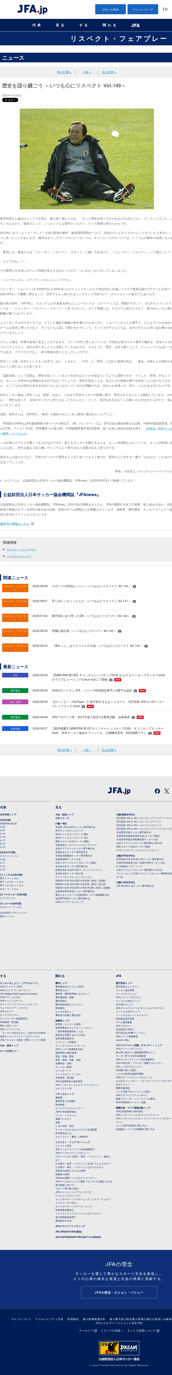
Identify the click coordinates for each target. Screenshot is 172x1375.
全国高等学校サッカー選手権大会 (133, 832)
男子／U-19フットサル (11, 881)
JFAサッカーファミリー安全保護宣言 (135, 1059)
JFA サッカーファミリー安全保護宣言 (75, 1149)
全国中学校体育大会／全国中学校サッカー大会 (140, 862)
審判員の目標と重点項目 (68, 1015)
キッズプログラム (9, 1014)
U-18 (2, 836)
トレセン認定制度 (125, 990)
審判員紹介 (61, 1000)
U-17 (2, 840)
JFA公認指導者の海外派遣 (68, 1081)
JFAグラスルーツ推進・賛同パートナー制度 (23, 1039)
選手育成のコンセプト (127, 986)
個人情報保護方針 (94, 1319)
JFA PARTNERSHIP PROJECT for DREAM (78, 1237)
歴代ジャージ (7, 916)
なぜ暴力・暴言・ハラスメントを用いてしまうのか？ (83, 1163)
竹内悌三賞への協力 (126, 1070)
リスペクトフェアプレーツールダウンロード (78, 1213)
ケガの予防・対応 (64, 1126)
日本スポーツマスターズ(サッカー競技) (75, 862)
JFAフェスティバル (10, 1029)
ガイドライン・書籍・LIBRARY (71, 1136)
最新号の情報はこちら (15, 523)
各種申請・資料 (63, 1063)
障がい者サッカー (9, 1025)
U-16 (2, 843)
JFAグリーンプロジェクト (129, 1048)
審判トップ (61, 983)
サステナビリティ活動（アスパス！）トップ (139, 1045)
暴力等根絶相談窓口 (65, 1217)
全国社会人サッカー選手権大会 (71, 852)
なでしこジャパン (9, 855)
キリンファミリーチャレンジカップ (18, 1004)
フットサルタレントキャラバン (132, 1015)
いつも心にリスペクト (18, 556)
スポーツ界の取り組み (66, 1188)
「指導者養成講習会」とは (69, 1031)
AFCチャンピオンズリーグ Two (71, 837)
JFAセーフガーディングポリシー (72, 1152)
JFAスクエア (6, 1011)
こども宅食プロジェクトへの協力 (133, 1091)
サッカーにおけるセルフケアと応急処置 (76, 1129)
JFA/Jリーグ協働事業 (127, 1036)
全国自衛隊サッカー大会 (68, 859)
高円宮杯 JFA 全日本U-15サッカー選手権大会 (140, 859)
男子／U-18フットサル (11, 885)
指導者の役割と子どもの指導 (70, 1170)
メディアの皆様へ (112, 1330)
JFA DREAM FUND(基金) (68, 1231)
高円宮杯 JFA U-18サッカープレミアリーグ (138, 821)
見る (61, 25)
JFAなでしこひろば (10, 997)
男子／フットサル (9, 878)
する (84, 25)
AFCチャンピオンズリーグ (69, 830)
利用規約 (73, 1319)
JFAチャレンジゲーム (11, 1000)
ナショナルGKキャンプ (128, 1000)
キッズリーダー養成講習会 (14, 1018)
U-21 (2, 830)
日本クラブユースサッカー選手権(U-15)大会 (139, 869)
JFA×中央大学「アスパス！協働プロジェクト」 (140, 1063)
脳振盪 (58, 1097)
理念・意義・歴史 (64, 1056)
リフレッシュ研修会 (65, 1042)
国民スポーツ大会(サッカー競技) (72, 841)
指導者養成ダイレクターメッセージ (73, 1027)
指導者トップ (62, 1020)
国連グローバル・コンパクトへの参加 (135, 1098)
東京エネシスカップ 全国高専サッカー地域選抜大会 (82, 894)
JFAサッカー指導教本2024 (69, 1049)
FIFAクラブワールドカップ (69, 902)
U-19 (2, 833)
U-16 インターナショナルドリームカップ (137, 850)
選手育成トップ (124, 983)
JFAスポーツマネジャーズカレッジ (134, 1077)
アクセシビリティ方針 (49, 1319)
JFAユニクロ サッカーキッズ (15, 990)
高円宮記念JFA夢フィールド (130, 1032)
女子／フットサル (9, 888)
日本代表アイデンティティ (14, 912)
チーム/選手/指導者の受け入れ (131, 1125)
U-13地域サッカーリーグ (129, 866)
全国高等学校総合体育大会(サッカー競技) (138, 835)
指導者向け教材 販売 (66, 1052)
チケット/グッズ (143, 9)
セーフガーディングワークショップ (73, 1206)
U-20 (2, 859)
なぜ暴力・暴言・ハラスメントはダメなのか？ (79, 1167)
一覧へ (86, 72)
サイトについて (21, 1319)
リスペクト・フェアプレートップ (72, 1142)
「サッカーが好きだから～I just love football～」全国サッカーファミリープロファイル (25, 1034)
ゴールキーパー (63, 1070)
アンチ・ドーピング (65, 1115)
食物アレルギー (63, 1118)
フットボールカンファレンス (70, 1045)
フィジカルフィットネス (68, 1074)
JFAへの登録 (110, 9)
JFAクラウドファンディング (70, 1226)
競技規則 (60, 1008)
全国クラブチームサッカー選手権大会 (75, 848)
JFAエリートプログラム (128, 997)
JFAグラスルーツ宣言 (11, 986)
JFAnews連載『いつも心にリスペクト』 (76, 1177)
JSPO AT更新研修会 (65, 1111)
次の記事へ (109, 72)
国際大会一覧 (62, 818)
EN (165, 9)
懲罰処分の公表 (63, 1220)
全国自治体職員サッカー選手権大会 (73, 855)
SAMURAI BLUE (8, 823)
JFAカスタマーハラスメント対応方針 (119, 1323)
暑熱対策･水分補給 (65, 1101)
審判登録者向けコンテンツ (69, 1004)
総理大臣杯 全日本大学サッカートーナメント (78, 869)
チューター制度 (63, 1067)
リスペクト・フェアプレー (119, 38)
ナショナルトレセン (126, 993)
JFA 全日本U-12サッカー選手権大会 (135, 885)
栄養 (57, 1122)
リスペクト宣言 (63, 1145)
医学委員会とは (63, 1133)
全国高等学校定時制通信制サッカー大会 (137, 839)
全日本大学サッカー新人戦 (69, 873)
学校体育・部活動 (9, 1022)
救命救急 (60, 1104)
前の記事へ (64, 72)
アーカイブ (86, 1330)
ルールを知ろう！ (9, 1050)
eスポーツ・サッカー (11, 907)
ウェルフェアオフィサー (68, 1195)
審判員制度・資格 (64, 997)
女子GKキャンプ (124, 1004)
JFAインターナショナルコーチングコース (77, 1084)
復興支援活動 (123, 1088)
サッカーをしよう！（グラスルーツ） (19, 983)
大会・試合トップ (64, 814)
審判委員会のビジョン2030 (69, 986)
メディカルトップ (64, 1093)
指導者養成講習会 (64, 1038)
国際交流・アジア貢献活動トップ (133, 1107)
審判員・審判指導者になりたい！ (72, 993)
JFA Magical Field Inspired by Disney (19, 993)
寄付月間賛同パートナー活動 (131, 1102)
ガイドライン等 (63, 1088)
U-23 (2, 826)
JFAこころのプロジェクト (129, 1066)
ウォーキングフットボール (14, 1007)
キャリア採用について (141, 1330)
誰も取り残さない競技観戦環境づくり (135, 1052)
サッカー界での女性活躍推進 (131, 1055)
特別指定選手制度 (125, 1018)
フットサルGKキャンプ (128, 1011)
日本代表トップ (8, 814)
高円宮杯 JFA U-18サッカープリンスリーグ (138, 825)
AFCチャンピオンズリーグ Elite (71, 834)
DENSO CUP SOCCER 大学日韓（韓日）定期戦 (80, 880)
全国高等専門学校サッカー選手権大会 (75, 891)
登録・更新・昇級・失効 (68, 1059)
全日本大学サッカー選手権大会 (71, 866)
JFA (118, 975)
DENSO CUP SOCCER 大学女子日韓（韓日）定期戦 (82, 887)
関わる (110, 25)
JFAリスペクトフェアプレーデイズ (73, 1192)
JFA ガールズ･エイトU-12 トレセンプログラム (140, 1008)
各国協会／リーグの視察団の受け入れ (135, 1129)
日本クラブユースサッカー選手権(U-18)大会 (139, 843)
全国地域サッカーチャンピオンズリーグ (76, 844)
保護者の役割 (62, 1174)
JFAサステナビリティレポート (131, 1095)
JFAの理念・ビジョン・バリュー (119, 1292)
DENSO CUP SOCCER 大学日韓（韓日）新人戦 (80, 884)
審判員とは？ (62, 990)
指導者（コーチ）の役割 (68, 1024)
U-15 (2, 847)
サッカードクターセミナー (69, 1108)
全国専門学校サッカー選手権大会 (72, 898)
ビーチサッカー (8, 898)
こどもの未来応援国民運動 (129, 1073)
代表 (37, 25)
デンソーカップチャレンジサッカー (73, 877)
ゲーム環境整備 (124, 1022)
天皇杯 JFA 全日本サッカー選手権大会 (75, 827)
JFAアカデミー (123, 1025)
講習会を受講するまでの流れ (70, 1034)
